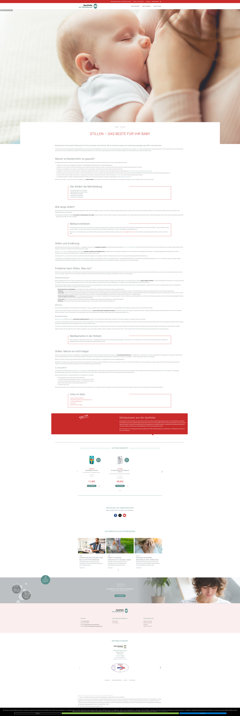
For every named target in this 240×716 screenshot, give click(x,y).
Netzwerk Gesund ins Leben (76, 404)
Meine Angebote (146, 6)
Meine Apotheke (135, 6)
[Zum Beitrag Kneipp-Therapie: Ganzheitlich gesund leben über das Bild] (120, 545)
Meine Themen (157, 6)
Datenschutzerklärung (117, 680)
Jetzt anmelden (120, 595)
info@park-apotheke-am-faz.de (120, 659)
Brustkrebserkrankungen (124, 176)
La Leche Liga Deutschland (76, 401)
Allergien (119, 174)
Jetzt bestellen (91, 485)
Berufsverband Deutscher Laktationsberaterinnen (81, 399)
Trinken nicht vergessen (62, 251)
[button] (162, 471)
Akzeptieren (120, 713)
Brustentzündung (60, 319)
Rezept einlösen (155, 1)
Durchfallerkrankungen (134, 171)
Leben (81, 555)
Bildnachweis (132, 680)
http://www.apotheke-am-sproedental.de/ (93, 626)
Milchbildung (164, 370)
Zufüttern (80, 370)
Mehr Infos (203, 713)
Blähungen (64, 255)
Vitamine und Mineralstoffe (129, 247)
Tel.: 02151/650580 (120, 655)
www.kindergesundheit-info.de (128, 232)
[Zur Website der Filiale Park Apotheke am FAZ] (120, 646)
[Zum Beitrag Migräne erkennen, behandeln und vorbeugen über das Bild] (148, 545)
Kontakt (125, 680)
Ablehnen (38, 713)
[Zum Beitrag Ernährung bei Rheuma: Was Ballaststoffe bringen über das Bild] (91, 545)
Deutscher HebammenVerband (77, 398)
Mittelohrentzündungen (147, 171)
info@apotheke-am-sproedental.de (91, 624)
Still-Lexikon (73, 403)
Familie (116, 127)
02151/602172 (140, 1)
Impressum (107, 680)
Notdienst (148, 1)
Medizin (138, 555)
